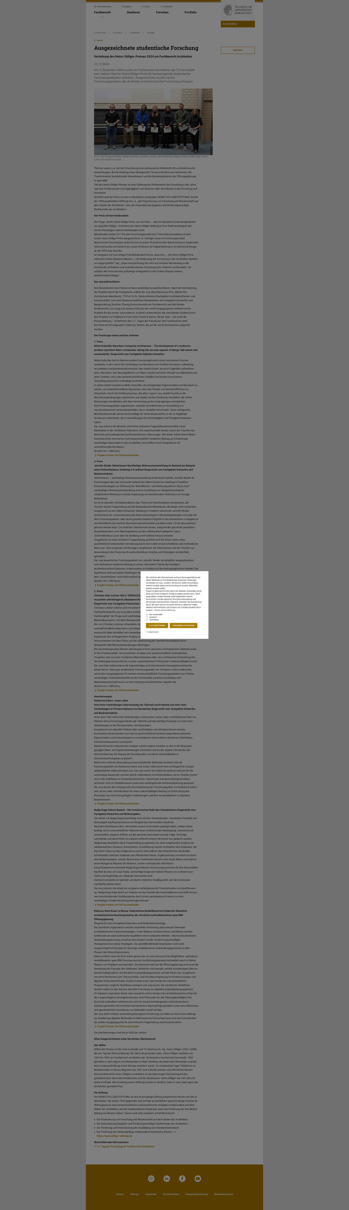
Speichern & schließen (183, 625)
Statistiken (154, 620)
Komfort (153, 617)
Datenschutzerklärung (165, 610)
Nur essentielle (155, 614)
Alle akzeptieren (157, 625)
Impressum (154, 632)
